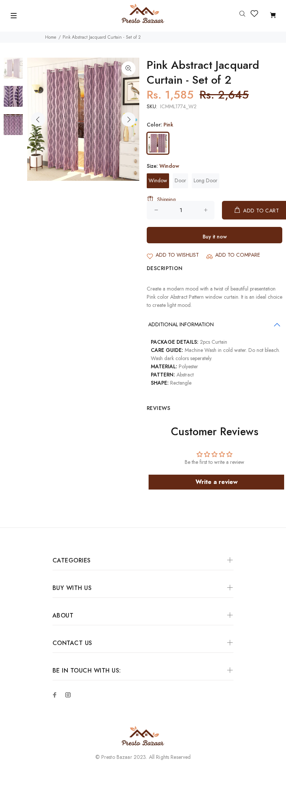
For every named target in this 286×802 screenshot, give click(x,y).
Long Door (205, 180)
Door (180, 180)
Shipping (166, 199)
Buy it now (215, 236)
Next (128, 119)
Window (158, 180)
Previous (38, 119)
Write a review (217, 482)
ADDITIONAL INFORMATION (181, 324)
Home (50, 37)
